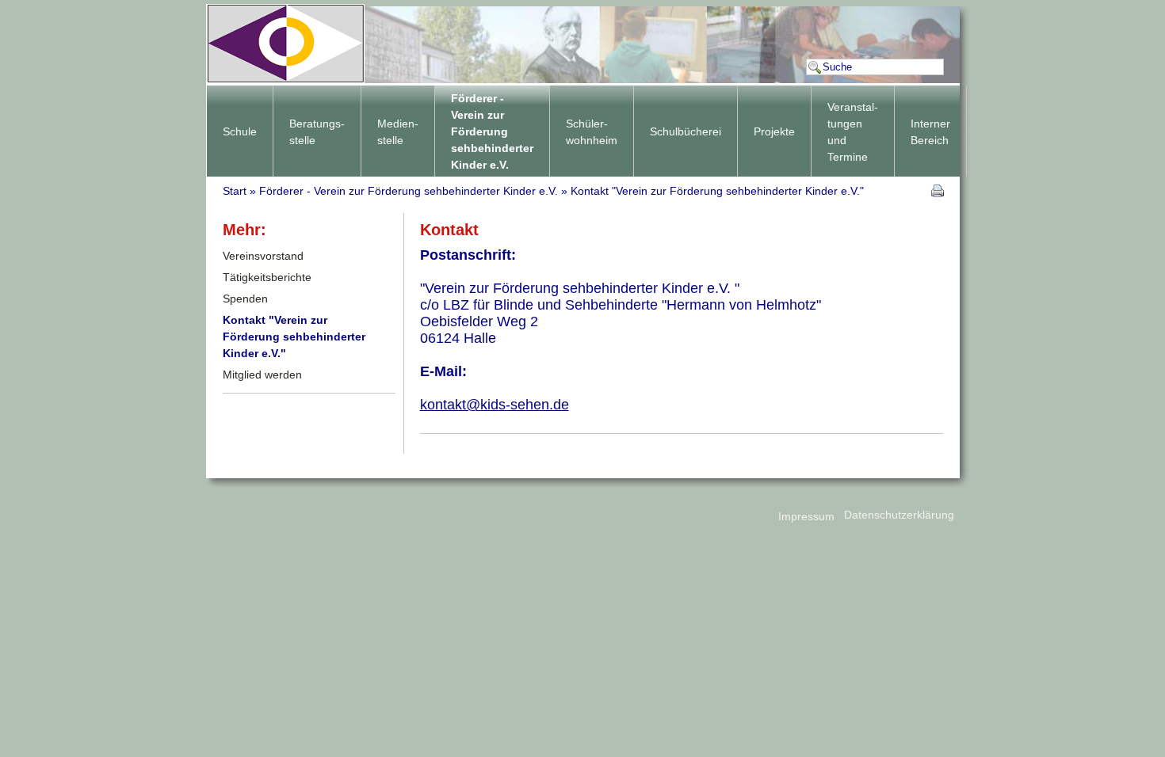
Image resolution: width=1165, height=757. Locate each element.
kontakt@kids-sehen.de (494, 405)
